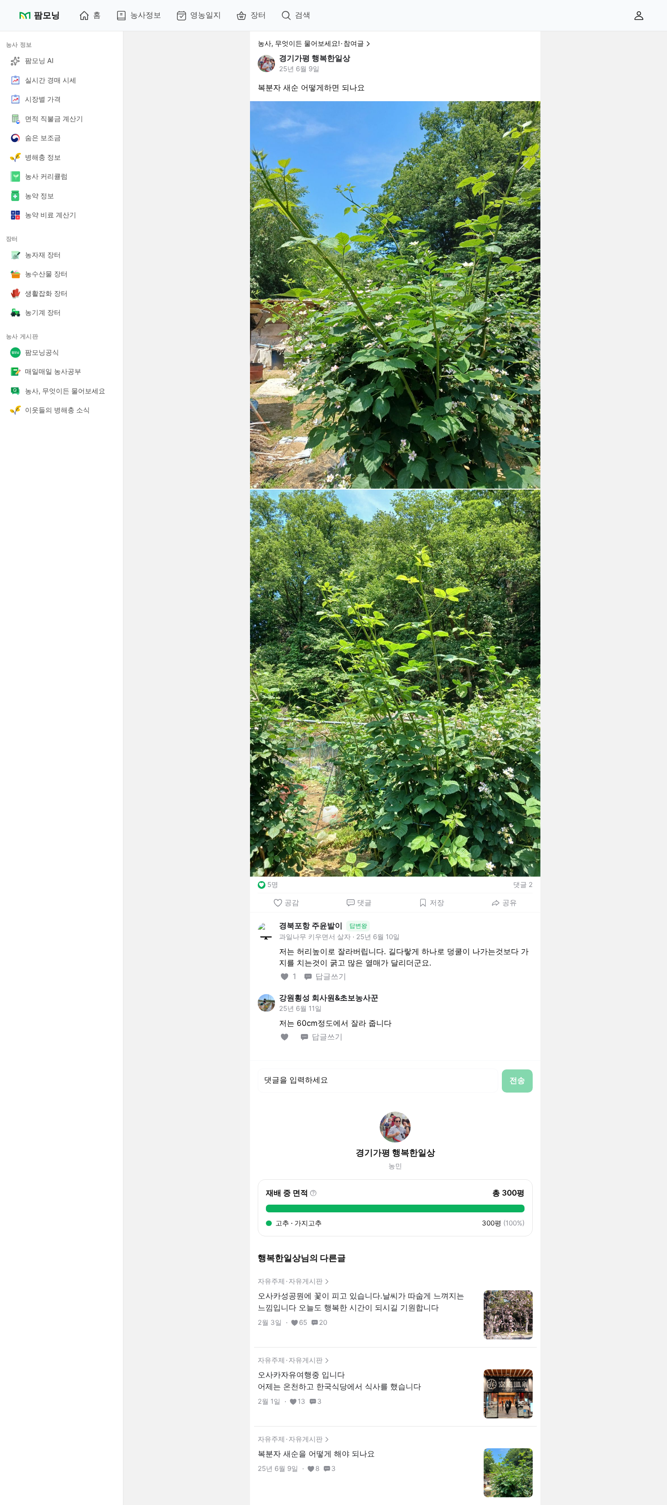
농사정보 (145, 15)
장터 (258, 15)
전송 (517, 1080)
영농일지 (205, 15)
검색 (302, 15)
